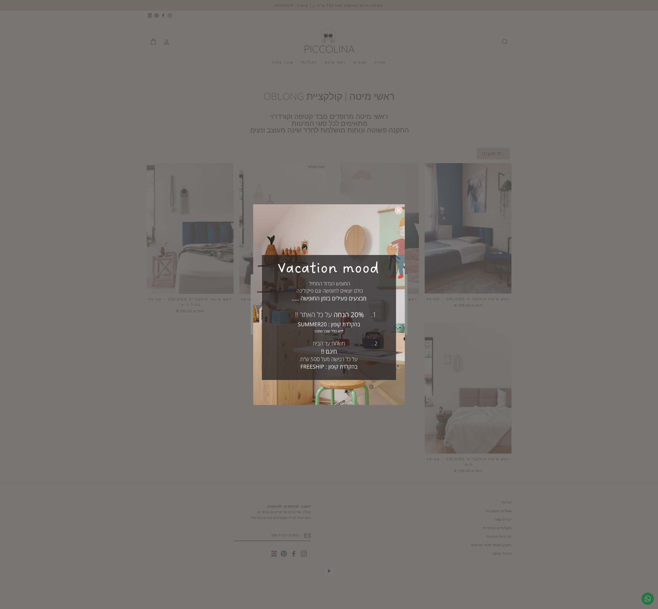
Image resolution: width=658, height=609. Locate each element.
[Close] (398, 210)
